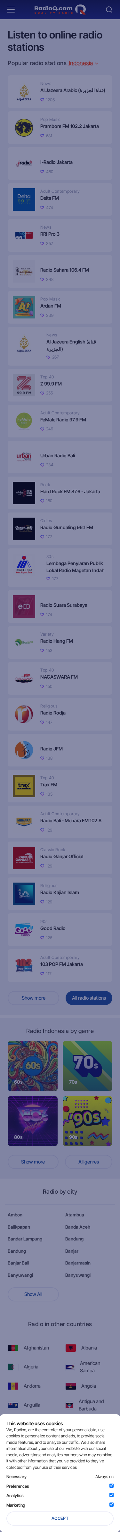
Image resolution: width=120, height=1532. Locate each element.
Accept (60, 1518)
